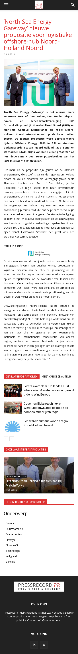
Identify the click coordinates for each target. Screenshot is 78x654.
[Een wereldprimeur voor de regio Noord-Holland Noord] (13, 425)
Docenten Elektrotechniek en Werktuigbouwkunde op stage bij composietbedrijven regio (46, 408)
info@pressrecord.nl (49, 620)
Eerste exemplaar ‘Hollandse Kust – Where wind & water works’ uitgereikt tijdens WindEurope (49, 390)
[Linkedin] (34, 645)
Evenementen (14, 534)
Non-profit (12, 545)
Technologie (13, 550)
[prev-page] (6, 438)
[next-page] (11, 438)
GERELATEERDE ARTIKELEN (21, 376)
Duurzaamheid (14, 529)
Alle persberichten (16, 476)
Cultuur (10, 523)
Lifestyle (11, 540)
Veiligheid (11, 556)
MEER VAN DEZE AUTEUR (56, 376)
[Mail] (44, 645)
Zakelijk (10, 561)
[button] (6, 5)
